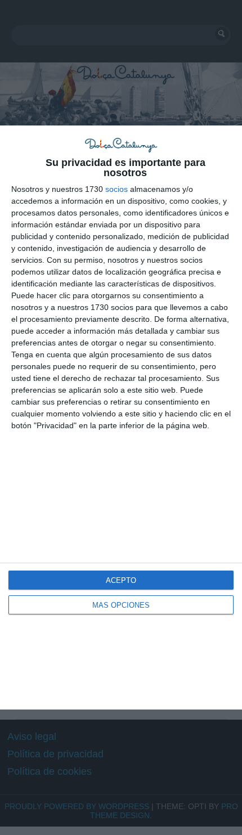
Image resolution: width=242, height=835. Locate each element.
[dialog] (121, 417)
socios (116, 189)
